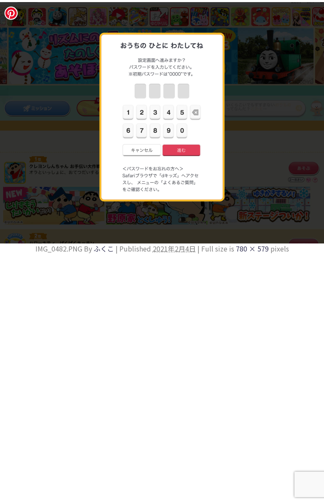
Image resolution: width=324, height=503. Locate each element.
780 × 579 (252, 248)
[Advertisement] (162, 317)
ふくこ (104, 248)
